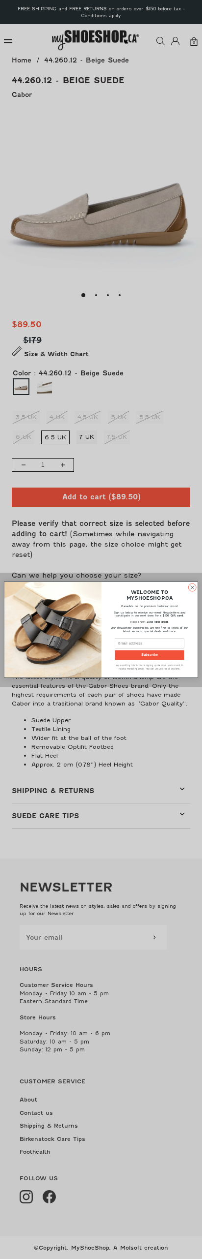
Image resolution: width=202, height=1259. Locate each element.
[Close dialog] (192, 587)
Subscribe (149, 655)
